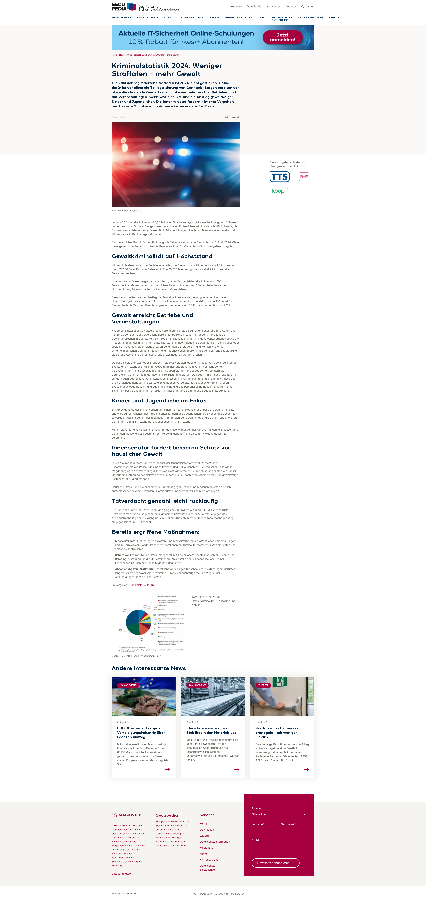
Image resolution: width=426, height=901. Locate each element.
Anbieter (290, 6)
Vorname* (258, 824)
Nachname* (288, 824)
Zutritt (170, 17)
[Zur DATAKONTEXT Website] (128, 815)
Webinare (236, 6)
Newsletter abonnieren (273, 863)
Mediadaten (207, 847)
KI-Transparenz (209, 859)
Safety (333, 17)
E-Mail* (256, 840)
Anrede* (257, 808)
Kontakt (204, 823)
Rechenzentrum (310, 17)
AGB (195, 893)
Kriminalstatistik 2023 (142, 585)
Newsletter (273, 6)
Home (114, 55)
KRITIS (214, 17)
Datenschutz (221, 893)
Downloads (254, 6)
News (122, 55)
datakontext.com (122, 873)
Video (262, 17)
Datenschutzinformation (215, 841)
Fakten (204, 853)
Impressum (206, 893)
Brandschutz (147, 17)
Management (121, 17)
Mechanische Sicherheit (282, 19)
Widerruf (205, 835)
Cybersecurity (193, 17)
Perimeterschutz (238, 17)
